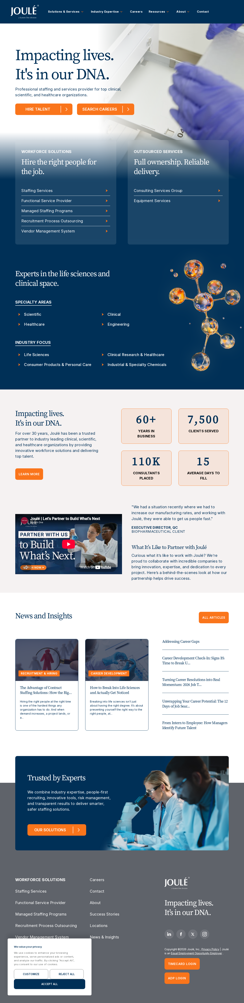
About (95, 902)
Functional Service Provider (46, 200)
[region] (50, 966)
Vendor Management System (48, 231)
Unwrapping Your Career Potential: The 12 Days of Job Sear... (195, 704)
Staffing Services (37, 190)
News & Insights (104, 937)
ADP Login (177, 978)
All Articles (213, 617)
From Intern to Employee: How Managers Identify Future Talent (194, 725)
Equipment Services (152, 200)
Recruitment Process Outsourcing (52, 221)
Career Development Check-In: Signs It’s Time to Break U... (193, 660)
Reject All (67, 974)
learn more (29, 474)
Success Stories (105, 914)
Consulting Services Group (158, 190)
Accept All (49, 984)
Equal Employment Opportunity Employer (196, 953)
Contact (97, 891)
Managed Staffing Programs (47, 211)
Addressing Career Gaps (180, 641)
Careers (97, 880)
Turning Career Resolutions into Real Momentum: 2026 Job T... (191, 682)
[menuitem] (25, 12)
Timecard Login (182, 964)
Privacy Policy (210, 949)
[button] (66, 12)
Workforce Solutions (40, 880)
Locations (99, 925)
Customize (31, 974)
